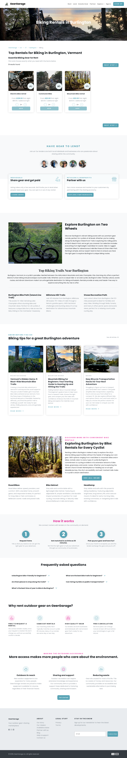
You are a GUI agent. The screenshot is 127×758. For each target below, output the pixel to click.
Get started (63, 697)
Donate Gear (83, 4)
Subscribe (112, 734)
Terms (58, 725)
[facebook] (9, 730)
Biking (89, 376)
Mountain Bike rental (76, 94)
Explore (100, 4)
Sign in (108, 4)
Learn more (18, 195)
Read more (16, 411)
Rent (69, 4)
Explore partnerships (80, 195)
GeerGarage (17, 3)
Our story (40, 722)
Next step (109, 125)
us (21, 48)
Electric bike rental (18, 94)
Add (21, 108)
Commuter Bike (45, 94)
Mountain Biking (18, 376)
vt (26, 48)
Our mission (41, 725)
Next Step (109, 65)
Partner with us (43, 730)
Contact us (41, 738)
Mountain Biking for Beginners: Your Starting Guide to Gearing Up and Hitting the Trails (60, 383)
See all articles (112, 337)
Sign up (118, 4)
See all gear (92, 478)
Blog (38, 733)
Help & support (43, 735)
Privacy (58, 722)
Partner (93, 4)
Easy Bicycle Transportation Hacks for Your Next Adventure (100, 382)
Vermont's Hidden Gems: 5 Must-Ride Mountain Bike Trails (23, 382)
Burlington (33, 48)
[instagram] (11, 730)
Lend (75, 4)
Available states (43, 727)
